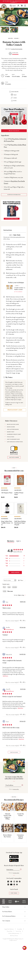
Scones (16, 38)
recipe (9, 587)
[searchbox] (8, 580)
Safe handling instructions (15, 441)
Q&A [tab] (18, 541)
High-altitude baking (13, 429)
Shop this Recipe (14, 130)
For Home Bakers (7, 911)
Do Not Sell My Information (14, 933)
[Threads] (17, 882)
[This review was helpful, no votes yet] (20, 621)
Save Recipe (14, 91)
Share (15, 97)
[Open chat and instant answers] (25, 948)
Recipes (10, 38)
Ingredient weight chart (14, 434)
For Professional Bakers (9, 916)
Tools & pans (10, 436)
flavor (4, 587)
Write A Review (15, 572)
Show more (10, 591)
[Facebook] (8, 882)
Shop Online (5, 907)
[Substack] (17, 884)
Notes (15, 100)
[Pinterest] (19, 882)
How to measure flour (13, 439)
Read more (5, 676)
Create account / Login (14, 410)
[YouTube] (11, 884)
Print (15, 95)
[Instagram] (14, 882)
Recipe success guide (13, 424)
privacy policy (16, 789)
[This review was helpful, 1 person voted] (21, 715)
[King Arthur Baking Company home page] (4, 7)
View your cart (21, 5)
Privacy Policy (9, 931)
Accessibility (19, 929)
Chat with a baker (14, 457)
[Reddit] (14, 884)
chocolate (14, 587)
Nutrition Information (14, 194)
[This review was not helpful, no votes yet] (23, 621)
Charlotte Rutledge (16, 49)
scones (4, 591)
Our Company (6, 920)
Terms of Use (18, 931)
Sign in (18, 5)
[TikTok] (11, 882)
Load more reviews (14, 752)
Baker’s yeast (10, 431)
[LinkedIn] (8, 884)
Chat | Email (14, 893)
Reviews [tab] (10, 541)
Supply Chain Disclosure (9, 929)
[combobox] (19, 595)
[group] (5, 30)
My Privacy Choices (14, 935)
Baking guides (11, 426)
